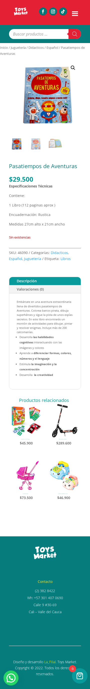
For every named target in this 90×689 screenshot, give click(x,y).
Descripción (27, 281)
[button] (73, 67)
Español (52, 47)
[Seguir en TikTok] (63, 12)
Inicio (4, 47)
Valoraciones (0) (30, 289)
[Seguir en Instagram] (53, 12)
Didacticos (36, 47)
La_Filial (50, 661)
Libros (65, 258)
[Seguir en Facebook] (43, 12)
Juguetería (18, 47)
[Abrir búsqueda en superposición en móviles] (45, 34)
